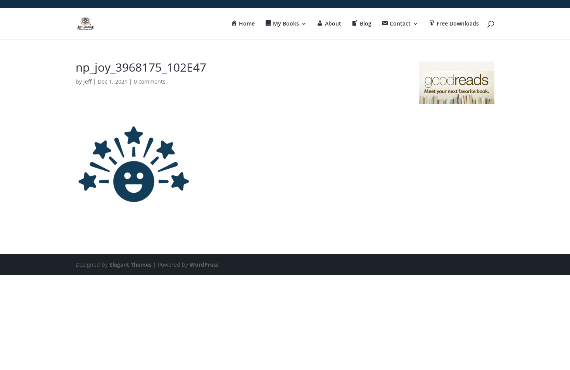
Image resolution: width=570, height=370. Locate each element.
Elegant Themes (130, 264)
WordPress (204, 264)
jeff (87, 81)
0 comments (150, 81)
